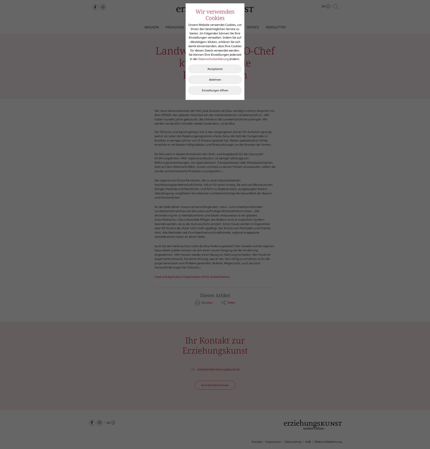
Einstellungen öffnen (215, 90)
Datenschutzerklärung (213, 59)
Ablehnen (215, 79)
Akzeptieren (215, 69)
